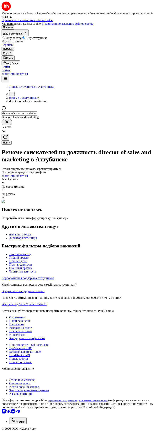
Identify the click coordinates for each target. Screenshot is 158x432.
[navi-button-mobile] (5, 79)
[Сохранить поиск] (5, 137)
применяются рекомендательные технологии (78, 400)
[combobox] (19, 113)
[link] (8, 58)
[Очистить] (7, 122)
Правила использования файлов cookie (67, 23)
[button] (6, 66)
